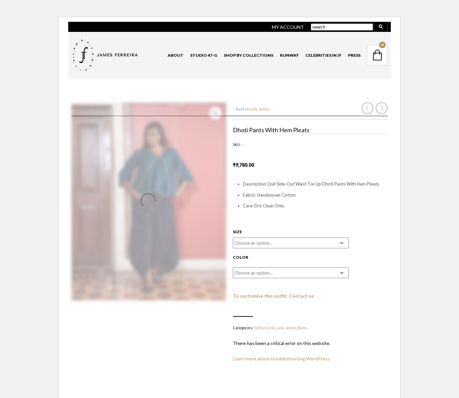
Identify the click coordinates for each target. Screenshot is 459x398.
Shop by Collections (248, 55)
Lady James (259, 109)
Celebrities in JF (323, 55)
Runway (289, 55)
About (175, 55)
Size (237, 231)
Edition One (264, 328)
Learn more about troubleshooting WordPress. (282, 358)
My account (288, 27)
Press (354, 55)
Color (240, 257)
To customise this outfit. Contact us (273, 296)
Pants (302, 328)
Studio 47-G (203, 55)
